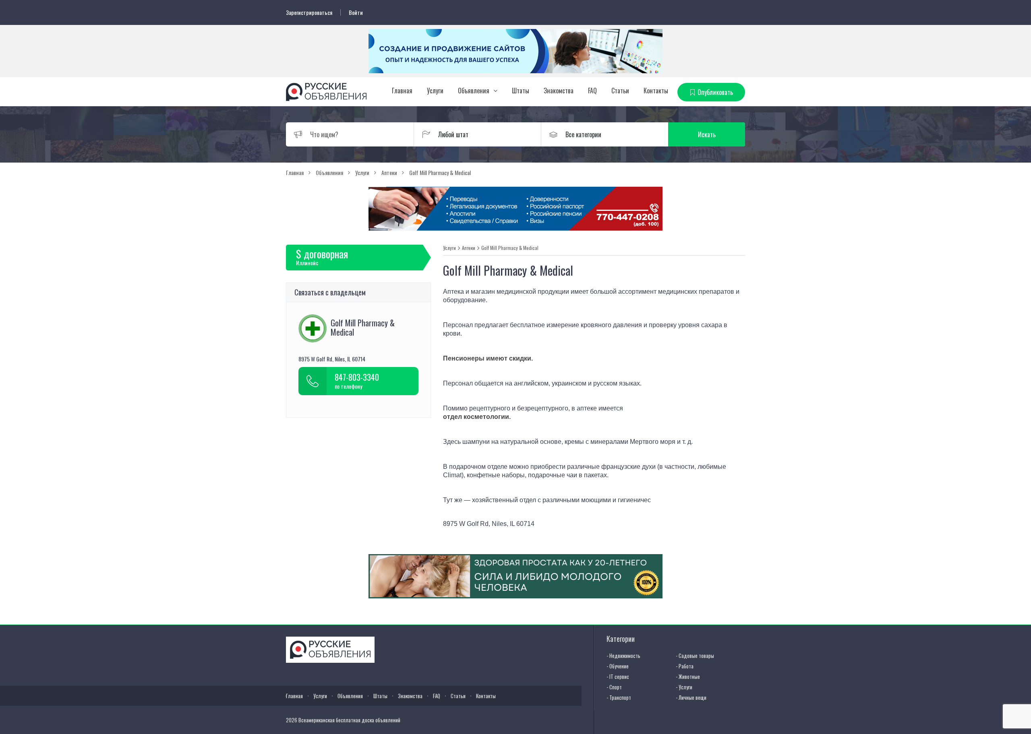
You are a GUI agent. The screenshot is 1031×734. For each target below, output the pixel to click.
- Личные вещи (691, 697)
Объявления (473, 91)
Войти (356, 12)
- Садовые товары (695, 655)
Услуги (435, 91)
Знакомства (558, 91)
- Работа (685, 666)
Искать (707, 134)
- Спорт (614, 687)
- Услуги (684, 687)
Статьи (620, 91)
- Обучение (618, 666)
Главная (402, 91)
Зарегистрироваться (309, 12)
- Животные (688, 676)
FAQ (592, 91)
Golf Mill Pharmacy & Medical (509, 248)
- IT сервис (618, 676)
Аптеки (468, 248)
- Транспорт (619, 697)
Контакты (656, 91)
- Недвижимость (623, 655)
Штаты (520, 91)
